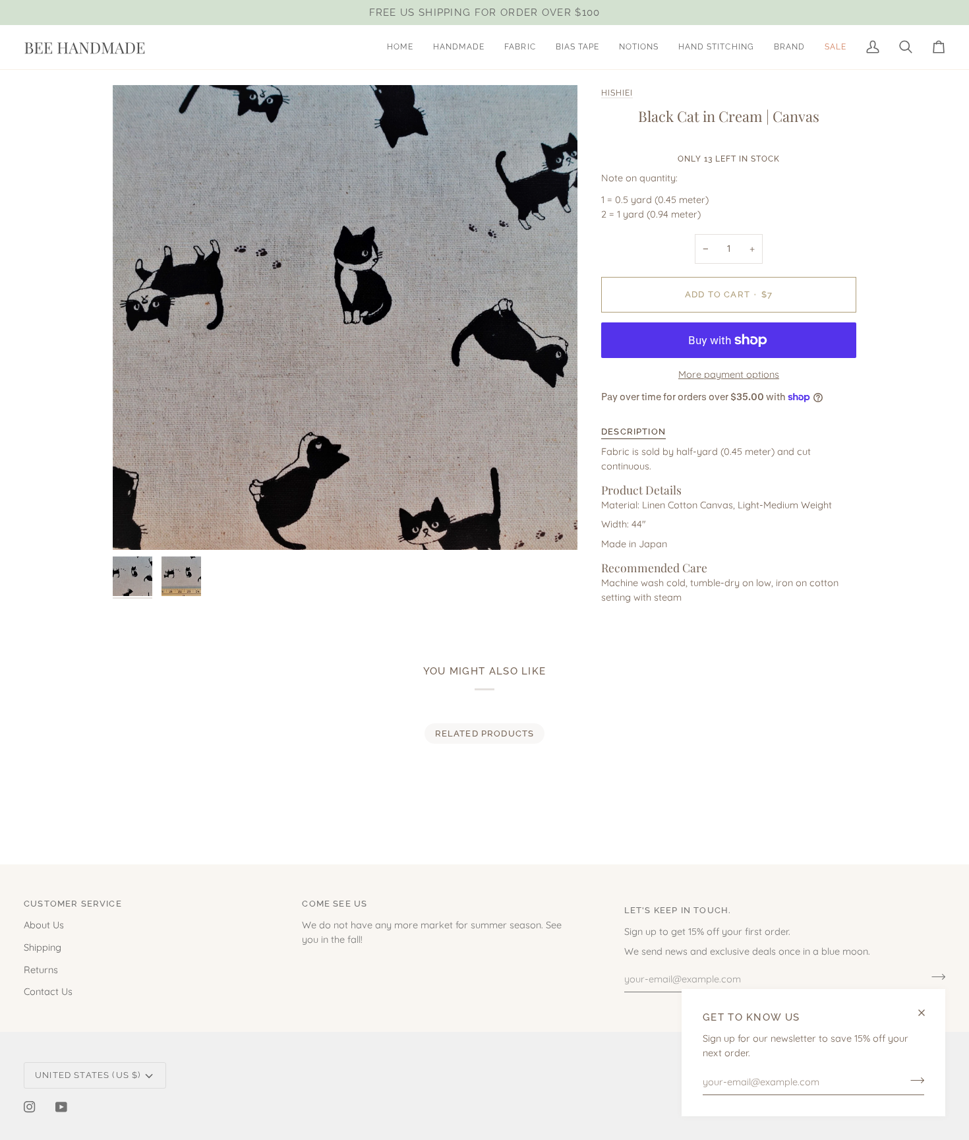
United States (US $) (87, 1075)
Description (633, 431)
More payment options (728, 374)
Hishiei (617, 93)
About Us (44, 924)
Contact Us (48, 991)
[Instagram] (30, 1107)
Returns (41, 969)
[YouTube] (61, 1107)
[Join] (913, 1080)
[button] (458, 47)
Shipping (42, 947)
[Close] (927, 1012)
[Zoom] (345, 317)
